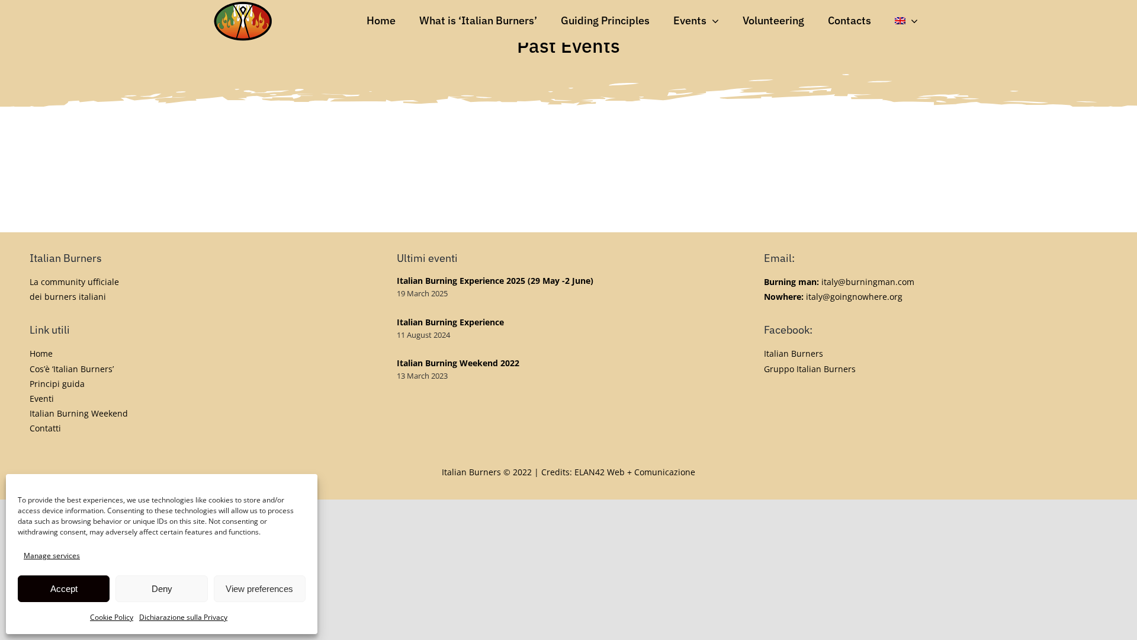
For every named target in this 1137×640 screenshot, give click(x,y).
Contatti (45, 428)
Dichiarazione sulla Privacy (183, 617)
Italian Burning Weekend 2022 (458, 363)
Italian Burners (793, 353)
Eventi (42, 398)
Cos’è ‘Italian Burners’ (72, 369)
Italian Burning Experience (450, 322)
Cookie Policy (111, 617)
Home (41, 353)
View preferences (259, 589)
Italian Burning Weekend (79, 413)
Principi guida (57, 383)
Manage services (52, 556)
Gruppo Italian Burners (810, 369)
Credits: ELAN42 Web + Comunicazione (618, 472)
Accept (64, 589)
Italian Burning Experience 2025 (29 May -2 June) (495, 280)
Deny (162, 589)
